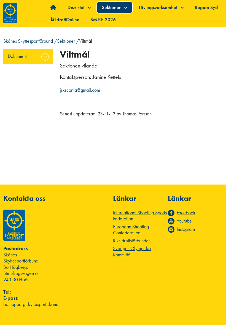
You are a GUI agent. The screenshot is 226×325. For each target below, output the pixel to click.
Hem (53, 7)
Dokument (17, 56)
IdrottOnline (67, 19)
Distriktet (76, 7)
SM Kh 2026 (103, 19)
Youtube (184, 221)
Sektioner (112, 7)
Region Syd (206, 7)
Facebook (186, 213)
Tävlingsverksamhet (158, 7)
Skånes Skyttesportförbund (28, 41)
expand (45, 57)
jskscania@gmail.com (80, 90)
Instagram (186, 229)
